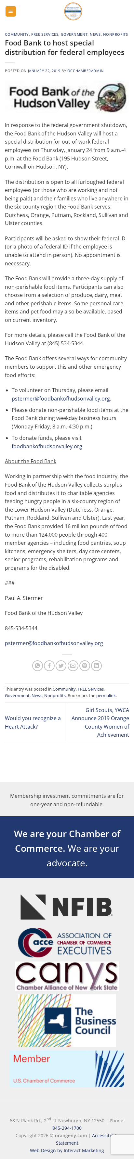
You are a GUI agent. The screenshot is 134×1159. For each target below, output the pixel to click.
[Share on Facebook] (49, 665)
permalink (106, 695)
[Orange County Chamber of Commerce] (73, 11)
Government (74, 34)
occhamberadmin (85, 70)
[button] (11, 11)
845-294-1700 (67, 1128)
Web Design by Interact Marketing (67, 1150)
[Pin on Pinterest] (84, 665)
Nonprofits (115, 34)
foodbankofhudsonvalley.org (47, 446)
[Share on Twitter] (61, 665)
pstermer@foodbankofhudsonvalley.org (61, 398)
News (95, 34)
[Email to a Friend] (73, 665)
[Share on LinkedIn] (96, 665)
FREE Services (44, 34)
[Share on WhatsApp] (37, 665)
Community (17, 34)
